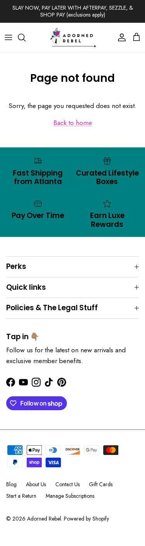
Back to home (72, 122)
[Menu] (8, 37)
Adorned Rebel (44, 518)
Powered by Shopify (86, 518)
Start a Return (21, 496)
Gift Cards (101, 484)
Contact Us (67, 484)
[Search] (25, 37)
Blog (11, 484)
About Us (36, 484)
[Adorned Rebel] (73, 37)
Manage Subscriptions (70, 496)
